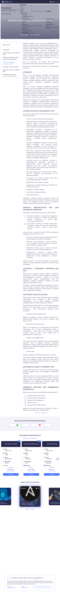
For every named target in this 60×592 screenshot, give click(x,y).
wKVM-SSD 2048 (52, 444)
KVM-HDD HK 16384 (10, 444)
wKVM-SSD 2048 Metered (31, 444)
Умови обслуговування (25, 587)
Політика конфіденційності (11, 587)
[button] (57, 459)
